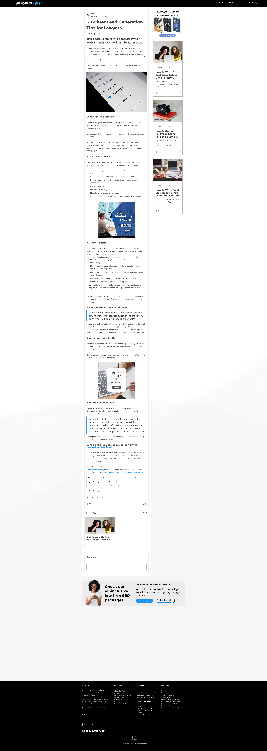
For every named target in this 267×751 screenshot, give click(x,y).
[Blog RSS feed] (103, 731)
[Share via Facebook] (87, 497)
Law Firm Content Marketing (97, 486)
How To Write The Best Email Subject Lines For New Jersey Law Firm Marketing (98, 538)
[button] (105, 708)
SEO (142, 478)
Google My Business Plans (145, 695)
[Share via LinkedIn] (98, 497)
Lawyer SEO (133, 478)
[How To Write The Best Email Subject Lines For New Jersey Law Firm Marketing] (100, 525)
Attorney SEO (92, 478)
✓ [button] (104, 708)
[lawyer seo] (83, 731)
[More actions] (145, 15)
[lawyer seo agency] (87, 731)
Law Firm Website (108, 482)
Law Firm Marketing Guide (94, 491)
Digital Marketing (93, 482)
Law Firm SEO (121, 478)
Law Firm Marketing (106, 478)
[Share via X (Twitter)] (93, 497)
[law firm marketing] (93, 731)
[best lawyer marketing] (100, 731)
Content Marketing (124, 482)
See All (144, 513)
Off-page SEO (115, 486)
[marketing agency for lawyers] (90, 731)
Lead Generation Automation (146, 693)
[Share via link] (103, 497)
